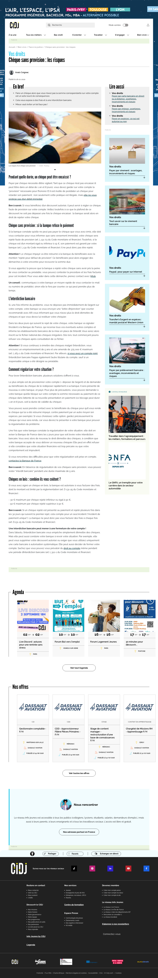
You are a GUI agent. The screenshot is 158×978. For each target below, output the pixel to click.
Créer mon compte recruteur (113, 893)
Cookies (118, 973)
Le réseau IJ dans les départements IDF (117, 912)
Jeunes (68, 890)
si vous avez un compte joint (83, 353)
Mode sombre (115, 25)
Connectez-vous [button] (111, 934)
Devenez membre (110, 885)
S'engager (120, 35)
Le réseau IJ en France (111, 907)
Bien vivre (142, 35)
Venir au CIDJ (32, 893)
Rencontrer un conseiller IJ (113, 914)
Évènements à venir (72, 920)
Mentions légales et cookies (76, 973)
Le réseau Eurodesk (110, 917)
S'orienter (77, 35)
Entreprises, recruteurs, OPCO (76, 895)
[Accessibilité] (32, 853)
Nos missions (32, 909)
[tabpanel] (55, 139)
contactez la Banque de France (25, 460)
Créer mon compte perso (112, 890)
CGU (101, 973)
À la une (12, 35)
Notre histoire (32, 912)
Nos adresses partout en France (79, 832)
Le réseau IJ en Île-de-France (114, 909)
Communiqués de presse (74, 918)
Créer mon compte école (112, 895)
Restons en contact (36, 885)
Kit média (69, 925)
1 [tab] (55, 169)
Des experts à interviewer (74, 923)
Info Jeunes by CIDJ (36, 936)
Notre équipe (32, 917)
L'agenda (31, 945)
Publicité (40, 973)
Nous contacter (33, 890)
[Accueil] (20, 25)
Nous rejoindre (33, 929)
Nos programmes (34, 919)
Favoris (75, 854)
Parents (68, 898)
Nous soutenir (33, 895)
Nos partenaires (33, 924)
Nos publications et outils (36, 922)
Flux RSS (48, 973)
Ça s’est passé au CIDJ (35, 927)
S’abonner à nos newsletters (115, 924)
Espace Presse (71, 913)
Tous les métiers (34, 35)
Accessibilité (93, 973)
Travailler (98, 35)
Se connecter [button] (148, 25)
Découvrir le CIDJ (35, 905)
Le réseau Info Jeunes (112, 902)
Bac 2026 (58, 35)
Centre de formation (74, 905)
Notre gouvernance (34, 914)
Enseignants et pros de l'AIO (75, 893)
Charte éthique (58, 973)
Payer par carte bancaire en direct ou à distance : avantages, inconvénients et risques (128, 99)
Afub (93, 276)
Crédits (30, 898)
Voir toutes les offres (79, 773)
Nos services (70, 885)
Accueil (12, 47)
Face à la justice (36, 47)
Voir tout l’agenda (79, 668)
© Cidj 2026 (108, 973)
